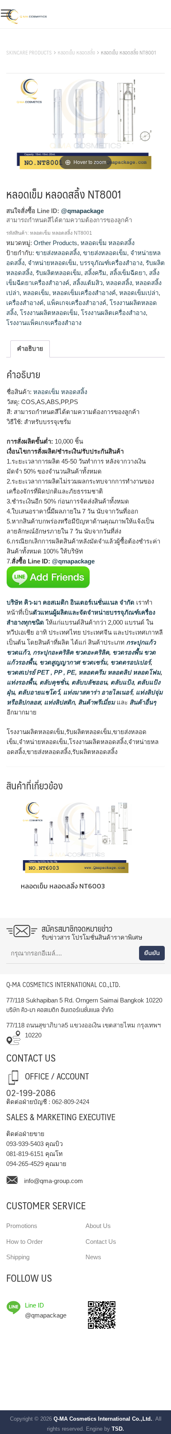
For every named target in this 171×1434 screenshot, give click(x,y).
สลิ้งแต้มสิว (88, 282)
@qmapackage (82, 210)
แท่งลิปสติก (58, 702)
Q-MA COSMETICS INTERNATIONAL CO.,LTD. (63, 984)
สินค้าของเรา (24, 42)
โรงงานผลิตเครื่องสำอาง (113, 312)
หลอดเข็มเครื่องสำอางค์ (84, 292)
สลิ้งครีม (95, 272)
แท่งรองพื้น (21, 682)
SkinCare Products (29, 52)
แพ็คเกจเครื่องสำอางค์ (76, 302)
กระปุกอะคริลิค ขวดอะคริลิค (70, 652)
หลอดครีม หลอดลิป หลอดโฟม (119, 672)
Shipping (17, 1256)
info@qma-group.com (53, 1180)
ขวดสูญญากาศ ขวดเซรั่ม (72, 662)
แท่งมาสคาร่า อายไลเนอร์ (96, 692)
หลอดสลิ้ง (119, 282)
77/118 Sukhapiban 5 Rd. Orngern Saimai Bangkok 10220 (84, 1000)
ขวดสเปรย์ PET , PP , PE (41, 672)
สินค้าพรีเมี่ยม (96, 702)
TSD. (118, 1429)
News (93, 1256)
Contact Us (101, 1241)
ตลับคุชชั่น (53, 682)
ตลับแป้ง (121, 682)
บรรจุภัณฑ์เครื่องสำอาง (111, 262)
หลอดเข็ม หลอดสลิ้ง (76, 52)
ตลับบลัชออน (88, 682)
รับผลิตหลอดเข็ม (58, 272)
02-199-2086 (31, 1092)
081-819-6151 (25, 1153)
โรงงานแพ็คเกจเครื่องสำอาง (43, 322)
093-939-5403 (25, 1143)
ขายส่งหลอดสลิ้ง (58, 252)
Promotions (21, 1225)
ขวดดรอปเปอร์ (130, 662)
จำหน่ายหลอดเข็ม (52, 262)
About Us (98, 1225)
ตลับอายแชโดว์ (38, 692)
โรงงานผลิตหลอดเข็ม (49, 312)
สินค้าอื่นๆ (142, 702)
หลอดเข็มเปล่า (139, 292)
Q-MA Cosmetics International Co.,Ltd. (103, 1419)
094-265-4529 (25, 1163)
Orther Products (55, 242)
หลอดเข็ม (36, 292)
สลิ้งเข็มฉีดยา (128, 272)
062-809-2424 (70, 1101)
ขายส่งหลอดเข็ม (105, 252)
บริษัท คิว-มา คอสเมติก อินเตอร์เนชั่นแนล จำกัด (70, 602)
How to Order (24, 1241)
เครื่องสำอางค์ (25, 302)
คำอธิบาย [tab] (30, 348)
